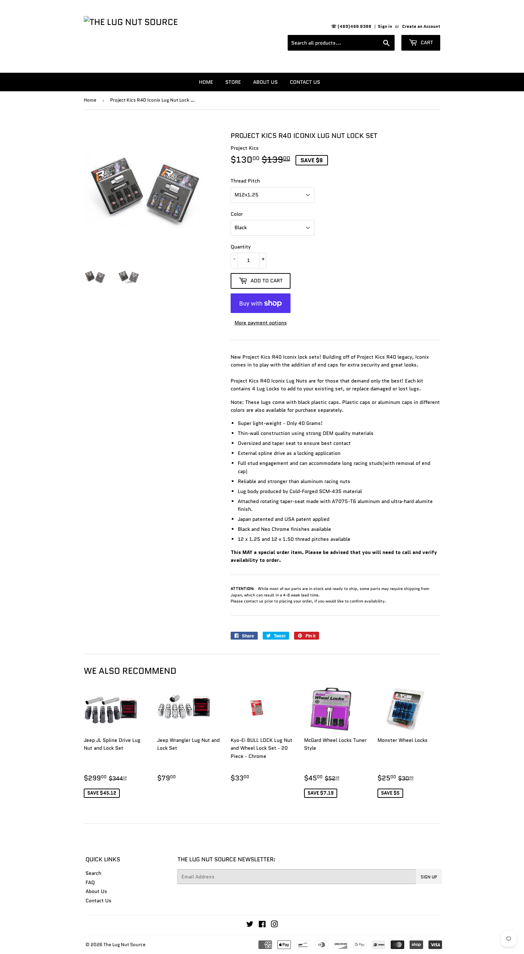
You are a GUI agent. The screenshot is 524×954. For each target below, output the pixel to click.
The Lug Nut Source (124, 944)
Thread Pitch (245, 180)
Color (237, 213)
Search (93, 873)
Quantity (241, 246)
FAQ (90, 882)
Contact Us (305, 82)
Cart (426, 42)
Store (233, 82)
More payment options (261, 322)
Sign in (385, 26)
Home (206, 82)
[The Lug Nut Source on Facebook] (262, 925)
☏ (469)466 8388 (351, 26)
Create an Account (421, 26)
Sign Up (429, 877)
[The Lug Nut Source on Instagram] (274, 925)
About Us (265, 82)
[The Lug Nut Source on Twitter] (249, 925)
